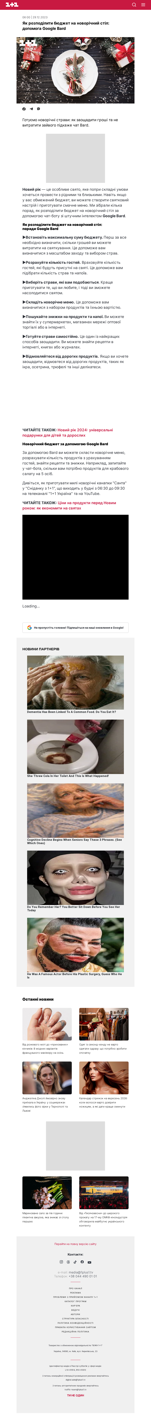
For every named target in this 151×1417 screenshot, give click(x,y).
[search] (134, 4)
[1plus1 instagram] (61, 1262)
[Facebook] (24, 109)
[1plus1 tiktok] (75, 1262)
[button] (143, 4)
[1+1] (12, 5)
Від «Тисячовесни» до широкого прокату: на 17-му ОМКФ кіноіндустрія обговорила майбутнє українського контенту (103, 1219)
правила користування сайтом (75, 1327)
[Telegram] (31, 109)
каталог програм (76, 1301)
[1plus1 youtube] (89, 1262)
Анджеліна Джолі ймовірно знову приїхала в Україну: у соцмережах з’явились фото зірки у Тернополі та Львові (45, 1104)
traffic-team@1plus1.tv (76, 1389)
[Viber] (38, 109)
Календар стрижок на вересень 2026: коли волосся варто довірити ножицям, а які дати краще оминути (103, 1102)
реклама (75, 1293)
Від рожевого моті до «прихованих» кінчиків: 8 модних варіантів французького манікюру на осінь (45, 1048)
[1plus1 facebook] (82, 1262)
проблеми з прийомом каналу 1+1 (75, 1297)
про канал (75, 1288)
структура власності (75, 1318)
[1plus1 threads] (68, 1262)
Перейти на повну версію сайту (75, 1244)
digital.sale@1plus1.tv (76, 1380)
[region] (75, 158)
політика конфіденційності (76, 1323)
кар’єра (75, 1305)
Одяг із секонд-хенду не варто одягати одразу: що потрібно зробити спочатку (103, 1048)
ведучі (75, 1310)
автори (75, 1314)
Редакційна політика (75, 1331)
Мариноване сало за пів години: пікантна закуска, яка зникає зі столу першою (45, 1217)
